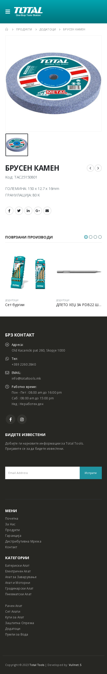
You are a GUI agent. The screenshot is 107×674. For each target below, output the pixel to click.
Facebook (9, 211)
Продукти (12, 530)
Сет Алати (12, 611)
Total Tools (37, 665)
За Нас (10, 524)
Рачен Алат (13, 606)
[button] (86, 237)
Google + (38, 211)
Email (47, 211)
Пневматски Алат (18, 594)
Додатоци (13, 628)
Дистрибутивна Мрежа (23, 541)
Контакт (11, 547)
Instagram (22, 419)
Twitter (19, 211)
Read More (42, 257)
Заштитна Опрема (19, 623)
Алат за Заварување (21, 577)
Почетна (11, 518)
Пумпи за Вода (16, 634)
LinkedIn (28, 211)
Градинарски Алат (19, 588)
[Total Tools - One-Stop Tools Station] (28, 11)
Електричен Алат (18, 571)
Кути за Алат (14, 617)
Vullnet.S (75, 665)
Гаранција (13, 535)
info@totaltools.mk (26, 378)
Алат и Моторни (17, 582)
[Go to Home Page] (7, 29)
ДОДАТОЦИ (12, 300)
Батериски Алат (17, 565)
